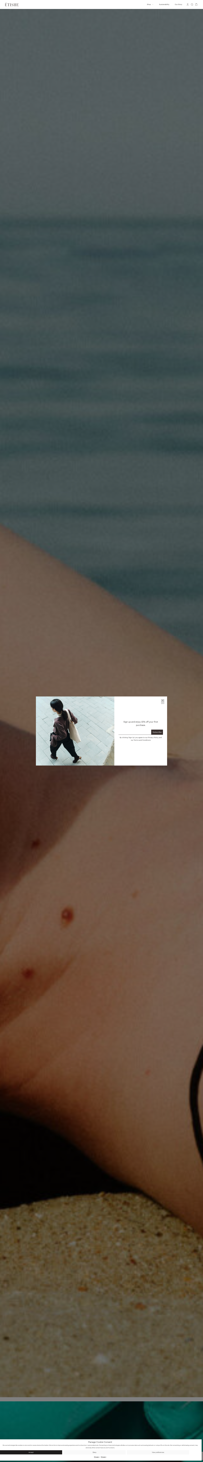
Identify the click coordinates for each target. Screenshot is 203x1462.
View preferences (158, 1452)
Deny (94, 1452)
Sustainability (164, 4)
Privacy (96, 1457)
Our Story (178, 4)
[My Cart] (196, 4)
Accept (31, 1452)
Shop (149, 4)
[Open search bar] (192, 4)
